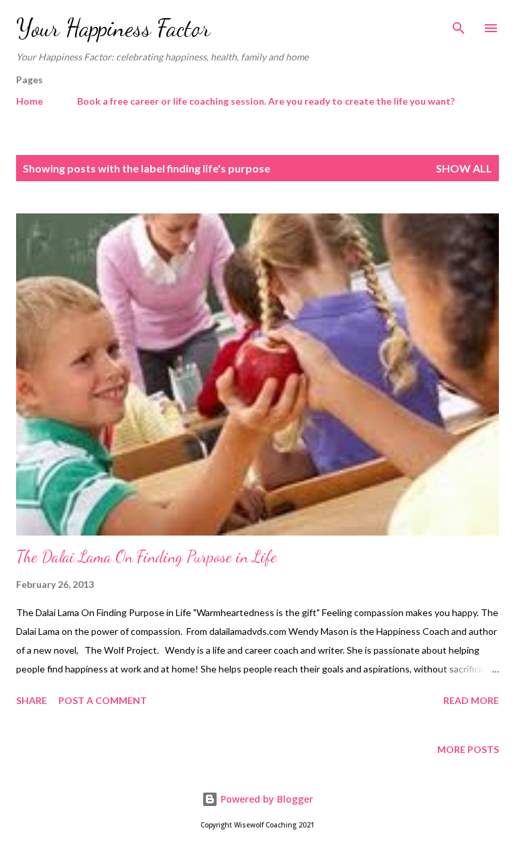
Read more (471, 700)
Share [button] (31, 700)
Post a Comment (102, 700)
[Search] (459, 24)
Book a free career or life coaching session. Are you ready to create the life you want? (266, 101)
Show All (464, 168)
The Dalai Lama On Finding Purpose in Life (146, 556)
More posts (468, 749)
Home (29, 101)
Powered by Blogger (265, 799)
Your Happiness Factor (113, 27)
